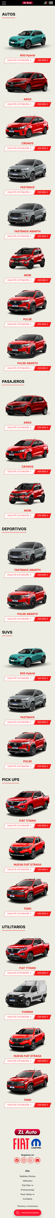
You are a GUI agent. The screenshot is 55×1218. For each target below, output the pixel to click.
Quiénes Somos (27, 1176)
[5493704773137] (31, 1160)
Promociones (27, 1189)
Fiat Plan (26, 1185)
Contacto (27, 1199)
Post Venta (26, 1194)
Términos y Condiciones (27, 1206)
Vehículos (27, 1180)
